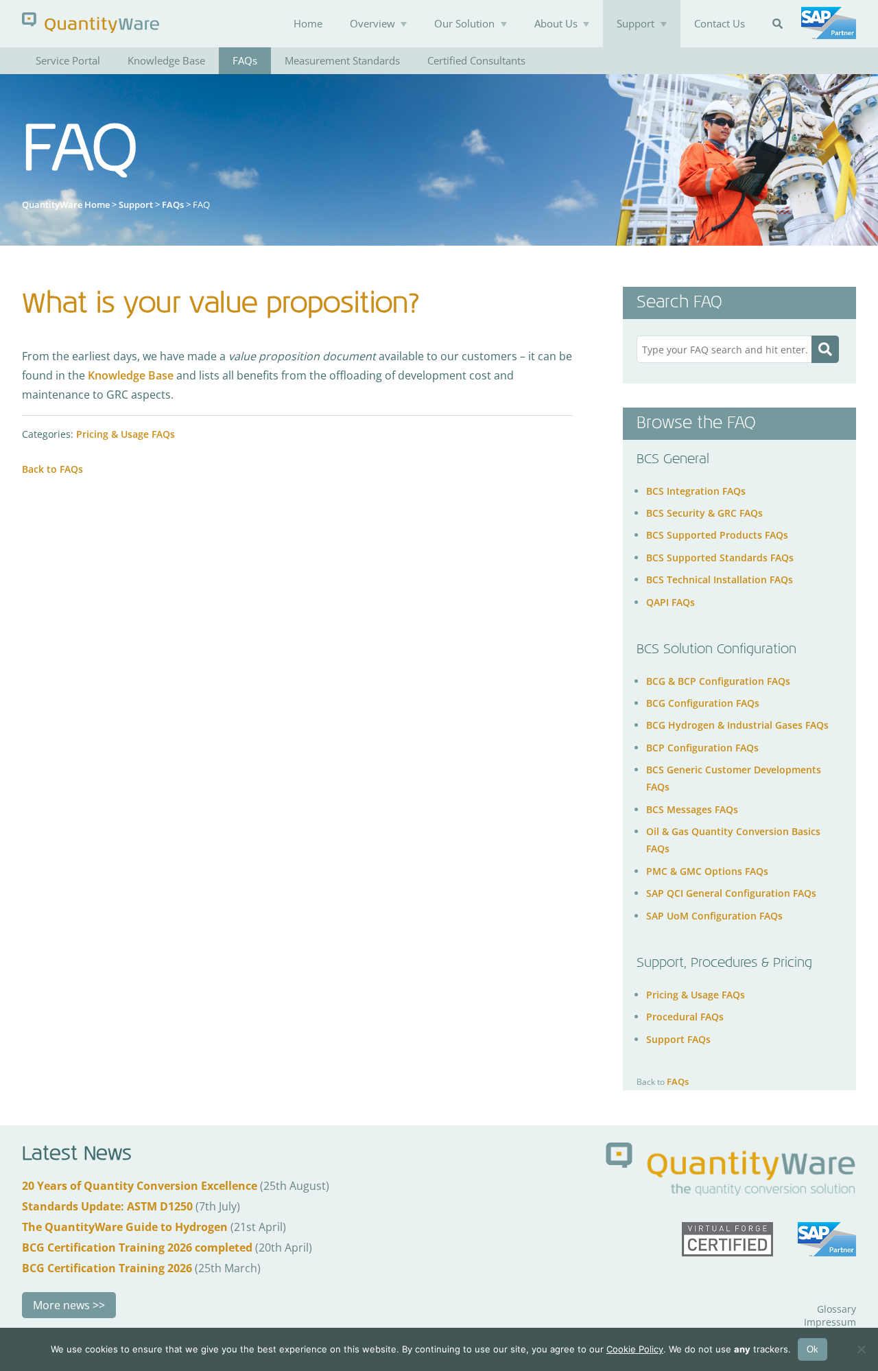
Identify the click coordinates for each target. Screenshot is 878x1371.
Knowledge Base (166, 60)
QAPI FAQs (670, 602)
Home (308, 23)
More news (61, 1305)
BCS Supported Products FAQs (717, 534)
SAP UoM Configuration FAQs (714, 915)
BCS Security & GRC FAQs (704, 512)
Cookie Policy (634, 1349)
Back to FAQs (52, 469)
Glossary (836, 1308)
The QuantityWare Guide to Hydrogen (125, 1226)
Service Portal (68, 60)
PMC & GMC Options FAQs (707, 871)
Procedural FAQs (685, 1016)
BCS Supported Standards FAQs (720, 557)
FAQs (245, 60)
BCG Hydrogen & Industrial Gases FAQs (737, 724)
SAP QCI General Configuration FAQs (731, 893)
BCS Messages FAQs (692, 809)
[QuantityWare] (90, 22)
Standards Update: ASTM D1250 (107, 1206)
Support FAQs (678, 1039)
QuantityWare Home (66, 204)
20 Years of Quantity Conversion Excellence (139, 1185)
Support (635, 23)
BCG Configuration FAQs (702, 703)
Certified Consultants (476, 60)
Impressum (830, 1321)
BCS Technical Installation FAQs (719, 579)
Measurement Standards (342, 60)
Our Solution (464, 23)
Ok (812, 1349)
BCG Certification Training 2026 (107, 1268)
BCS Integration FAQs (696, 490)
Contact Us (719, 23)
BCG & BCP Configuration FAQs (718, 681)
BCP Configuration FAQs (702, 747)
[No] (861, 1349)
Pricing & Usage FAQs (125, 434)
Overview (372, 23)
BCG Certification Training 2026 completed (137, 1247)
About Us (556, 23)
